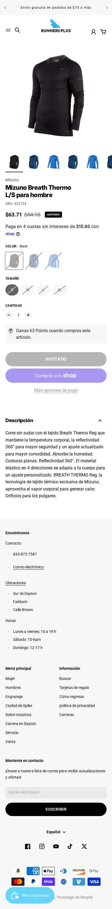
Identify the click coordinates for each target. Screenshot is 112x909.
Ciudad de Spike (18, 705)
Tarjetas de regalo (74, 687)
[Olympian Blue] (53, 261)
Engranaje (14, 696)
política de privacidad (77, 705)
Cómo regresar (71, 696)
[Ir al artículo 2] (33, 162)
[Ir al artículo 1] (14, 162)
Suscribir (55, 809)
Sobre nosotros (18, 714)
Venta (10, 742)
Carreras (66, 714)
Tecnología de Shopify (74, 897)
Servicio (11, 732)
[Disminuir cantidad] (8, 315)
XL (60, 290)
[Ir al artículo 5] (92, 162)
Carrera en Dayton (20, 723)
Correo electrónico (28, 567)
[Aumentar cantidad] (28, 315)
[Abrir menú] (8, 30)
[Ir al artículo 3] (53, 162)
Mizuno (12, 180)
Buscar (65, 678)
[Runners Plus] (56, 25)
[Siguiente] (107, 7)
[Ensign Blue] (33, 261)
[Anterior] (5, 7)
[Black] (14, 261)
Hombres (13, 687)
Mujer (10, 678)
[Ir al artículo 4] (73, 162)
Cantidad (13, 306)
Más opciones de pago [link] (56, 390)
